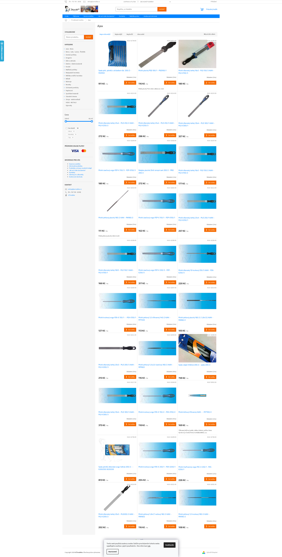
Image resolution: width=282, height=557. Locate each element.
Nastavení (112, 551)
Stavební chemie (71, 96)
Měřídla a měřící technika (74, 76)
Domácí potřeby (71, 55)
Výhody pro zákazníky (76, 175)
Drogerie (69, 58)
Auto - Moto (69, 49)
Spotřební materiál (72, 94)
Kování (68, 67)
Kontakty (72, 172)
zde (149, 546)
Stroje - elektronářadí (73, 99)
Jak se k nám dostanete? (77, 170)
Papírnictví (69, 91)
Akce (71, 131)
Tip (70, 137)
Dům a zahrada (70, 61)
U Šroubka (71, 195)
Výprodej (69, 105)
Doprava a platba (130, 2)
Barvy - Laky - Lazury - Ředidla (75, 52)
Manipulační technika (72, 73)
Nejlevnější (118, 34)
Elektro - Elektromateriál (74, 64)
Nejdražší (130, 34)
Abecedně (140, 34)
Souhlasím (169, 545)
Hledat (162, 9)
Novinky (68, 85)
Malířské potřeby (71, 70)
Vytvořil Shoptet (212, 552)
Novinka (72, 134)
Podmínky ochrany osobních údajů (80, 168)
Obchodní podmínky (147, 2)
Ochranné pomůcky (72, 88)
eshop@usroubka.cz (75, 189)
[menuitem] (66, 16)
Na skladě (73, 128)
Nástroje (68, 82)
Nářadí (68, 79)
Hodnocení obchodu (75, 177)
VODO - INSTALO (71, 102)
